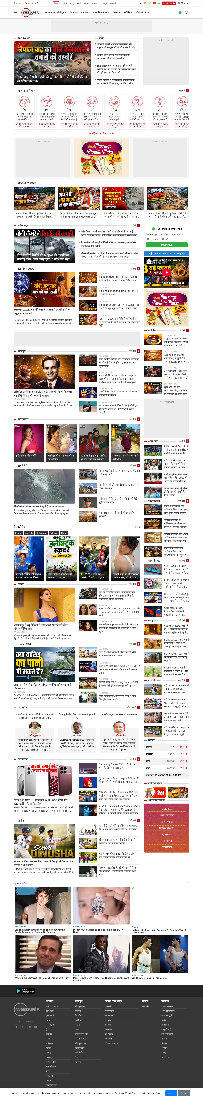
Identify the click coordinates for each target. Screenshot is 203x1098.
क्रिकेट (115, 12)
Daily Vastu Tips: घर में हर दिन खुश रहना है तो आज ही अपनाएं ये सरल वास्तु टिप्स (176, 643)
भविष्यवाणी (154, 501)
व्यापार (151, 740)
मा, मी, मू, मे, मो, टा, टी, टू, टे (115, 125)
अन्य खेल (153, 441)
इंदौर (47, 1029)
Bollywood (41, 533)
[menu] (16, 12)
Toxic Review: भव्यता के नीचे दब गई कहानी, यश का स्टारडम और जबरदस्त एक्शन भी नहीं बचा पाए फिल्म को (116, 69)
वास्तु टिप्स (153, 620)
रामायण (108, 1024)
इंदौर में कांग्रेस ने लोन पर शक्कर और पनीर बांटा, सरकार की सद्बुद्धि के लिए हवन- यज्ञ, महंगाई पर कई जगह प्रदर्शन (175, 703)
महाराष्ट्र (48, 1052)
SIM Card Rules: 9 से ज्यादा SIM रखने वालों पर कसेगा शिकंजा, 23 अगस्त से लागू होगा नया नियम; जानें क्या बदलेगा (118, 796)
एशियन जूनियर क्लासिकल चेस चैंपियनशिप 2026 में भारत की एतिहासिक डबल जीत (176, 478)
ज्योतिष (127, 12)
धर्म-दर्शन (108, 1038)
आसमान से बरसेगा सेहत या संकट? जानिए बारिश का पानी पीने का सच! (42, 686)
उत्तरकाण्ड (167, 847)
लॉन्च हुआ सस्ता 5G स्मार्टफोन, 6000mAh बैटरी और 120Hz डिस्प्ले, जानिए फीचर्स (40, 801)
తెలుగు (86, 3)
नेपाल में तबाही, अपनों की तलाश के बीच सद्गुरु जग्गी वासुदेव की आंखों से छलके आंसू (116, 45)
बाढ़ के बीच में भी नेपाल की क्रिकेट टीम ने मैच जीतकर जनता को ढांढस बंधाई (118, 855)
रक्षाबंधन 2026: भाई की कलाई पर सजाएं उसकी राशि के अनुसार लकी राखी (42, 311)
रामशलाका (165, 1038)
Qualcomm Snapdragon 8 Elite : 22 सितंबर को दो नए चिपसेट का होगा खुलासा (119, 780)
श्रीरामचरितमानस (143, 12)
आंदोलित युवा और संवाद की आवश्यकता (119, 714)
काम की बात (154, 560)
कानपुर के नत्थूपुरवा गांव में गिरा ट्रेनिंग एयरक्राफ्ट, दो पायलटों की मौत (113, 56)
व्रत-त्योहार (109, 1034)
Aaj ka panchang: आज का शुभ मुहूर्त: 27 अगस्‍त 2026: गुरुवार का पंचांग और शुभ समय (175, 358)
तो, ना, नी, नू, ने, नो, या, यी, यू (183, 125)
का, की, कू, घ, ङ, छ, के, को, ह (69, 125)
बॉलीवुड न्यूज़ (80, 1006)
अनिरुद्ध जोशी (35, 735)
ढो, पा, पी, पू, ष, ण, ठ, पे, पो (137, 125)
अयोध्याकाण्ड (167, 815)
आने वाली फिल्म (81, 1038)
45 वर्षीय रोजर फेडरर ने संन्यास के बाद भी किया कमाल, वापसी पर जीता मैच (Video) (176, 464)
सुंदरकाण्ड (167, 834)
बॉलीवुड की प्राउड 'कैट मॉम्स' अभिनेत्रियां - (61, 457)
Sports (18, 533)
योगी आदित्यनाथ (52, 1006)
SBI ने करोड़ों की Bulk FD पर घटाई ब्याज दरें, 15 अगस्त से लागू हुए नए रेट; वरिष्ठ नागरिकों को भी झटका (176, 569)
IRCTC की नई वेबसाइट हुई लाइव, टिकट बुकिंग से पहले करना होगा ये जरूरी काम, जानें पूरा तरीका (176, 597)
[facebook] (135, 3)
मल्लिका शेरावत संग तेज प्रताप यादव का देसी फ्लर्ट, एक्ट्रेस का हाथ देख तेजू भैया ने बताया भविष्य (119, 612)
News (63, 533)
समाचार (48, 12)
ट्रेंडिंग (101, 38)
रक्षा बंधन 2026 (26, 269)
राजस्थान (49, 1057)
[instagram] (150, 3)
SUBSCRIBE (166, 244)
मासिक (103, 133)
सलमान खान (79, 1048)
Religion (53, 533)
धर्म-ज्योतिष (178, 234)
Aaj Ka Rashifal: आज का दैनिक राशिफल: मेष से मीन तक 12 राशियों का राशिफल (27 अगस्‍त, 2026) (176, 342)
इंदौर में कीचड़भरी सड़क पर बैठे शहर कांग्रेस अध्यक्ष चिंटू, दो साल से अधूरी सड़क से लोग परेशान (176, 731)
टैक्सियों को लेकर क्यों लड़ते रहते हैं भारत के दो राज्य (39, 506)
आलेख (77, 1024)
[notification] (186, 12)
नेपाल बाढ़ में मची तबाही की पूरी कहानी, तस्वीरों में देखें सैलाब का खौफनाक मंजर (52, 79)
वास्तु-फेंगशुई (166, 1029)
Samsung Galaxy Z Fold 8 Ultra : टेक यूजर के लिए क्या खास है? (119, 766)
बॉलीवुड (60, 12)
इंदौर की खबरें (155, 680)
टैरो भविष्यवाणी (167, 1034)
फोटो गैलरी (23, 419)
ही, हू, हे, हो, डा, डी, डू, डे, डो (92, 125)
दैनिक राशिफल (167, 1006)
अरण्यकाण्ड (167, 821)
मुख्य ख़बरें (50, 1015)
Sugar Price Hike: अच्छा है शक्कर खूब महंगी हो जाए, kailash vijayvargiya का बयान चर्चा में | (78, 215)
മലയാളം (96, 3)
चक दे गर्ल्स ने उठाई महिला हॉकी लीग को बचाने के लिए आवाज (176, 492)
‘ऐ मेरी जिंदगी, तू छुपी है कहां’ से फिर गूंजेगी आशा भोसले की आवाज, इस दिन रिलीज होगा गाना (116, 83)
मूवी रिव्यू (78, 1020)
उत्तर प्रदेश (49, 1010)
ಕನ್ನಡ (105, 3)
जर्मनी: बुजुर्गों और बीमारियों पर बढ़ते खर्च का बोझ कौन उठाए (119, 486)
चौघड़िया (164, 1043)
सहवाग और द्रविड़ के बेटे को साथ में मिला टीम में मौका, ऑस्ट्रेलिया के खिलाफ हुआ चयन (118, 871)
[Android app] (25, 991)
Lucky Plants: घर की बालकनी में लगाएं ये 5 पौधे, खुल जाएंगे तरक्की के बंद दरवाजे (176, 671)
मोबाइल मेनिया (51, 1085)
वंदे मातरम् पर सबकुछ (80, 12)
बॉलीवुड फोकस (81, 1043)
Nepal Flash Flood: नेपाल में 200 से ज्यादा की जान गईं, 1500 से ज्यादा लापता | (123, 215)
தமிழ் (72, 3)
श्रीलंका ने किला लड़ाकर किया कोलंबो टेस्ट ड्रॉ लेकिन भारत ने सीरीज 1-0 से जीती (43, 863)
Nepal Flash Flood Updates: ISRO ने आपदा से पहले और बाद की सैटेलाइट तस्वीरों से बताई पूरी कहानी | (167, 215)
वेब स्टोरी (78, 1015)
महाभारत (108, 1029)
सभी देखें (132, 225)
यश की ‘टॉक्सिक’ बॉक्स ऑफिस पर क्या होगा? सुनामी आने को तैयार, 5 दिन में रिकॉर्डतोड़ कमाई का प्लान (117, 595)
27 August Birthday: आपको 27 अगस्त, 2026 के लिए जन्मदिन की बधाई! (176, 374)
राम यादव (77, 735)
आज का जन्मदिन (167, 1010)
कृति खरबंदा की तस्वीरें (25, 455)
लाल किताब (166, 1024)
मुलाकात (78, 1061)
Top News (24, 38)
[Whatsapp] (159, 3)
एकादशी (108, 1006)
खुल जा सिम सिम (81, 1034)
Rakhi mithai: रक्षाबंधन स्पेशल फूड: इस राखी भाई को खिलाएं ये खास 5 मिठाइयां (118, 278)
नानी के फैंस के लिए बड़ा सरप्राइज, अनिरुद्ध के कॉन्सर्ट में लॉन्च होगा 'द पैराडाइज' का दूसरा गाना (119, 362)
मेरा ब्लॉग (22, 707)
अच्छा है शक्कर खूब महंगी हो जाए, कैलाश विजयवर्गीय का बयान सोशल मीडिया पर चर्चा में (176, 717)
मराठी (79, 3)
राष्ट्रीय (48, 1020)
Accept (171, 1093)
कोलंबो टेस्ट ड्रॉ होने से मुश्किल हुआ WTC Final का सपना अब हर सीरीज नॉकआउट (118, 827)
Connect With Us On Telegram (169, 253)
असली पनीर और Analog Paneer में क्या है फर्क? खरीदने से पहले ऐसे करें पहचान (118, 683)
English (64, 3)
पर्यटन (77, 1029)
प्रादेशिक (49, 1034)
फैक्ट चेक (49, 1075)
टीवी (76, 1057)
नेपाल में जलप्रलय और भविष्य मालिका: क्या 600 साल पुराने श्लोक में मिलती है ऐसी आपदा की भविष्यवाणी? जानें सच (176, 509)
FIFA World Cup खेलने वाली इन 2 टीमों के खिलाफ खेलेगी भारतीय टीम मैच (176, 450)
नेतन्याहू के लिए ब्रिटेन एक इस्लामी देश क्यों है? (77, 716)
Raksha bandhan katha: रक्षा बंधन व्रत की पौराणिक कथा (119, 292)
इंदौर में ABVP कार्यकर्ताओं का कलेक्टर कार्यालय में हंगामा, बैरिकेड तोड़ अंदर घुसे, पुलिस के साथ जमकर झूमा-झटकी (176, 689)
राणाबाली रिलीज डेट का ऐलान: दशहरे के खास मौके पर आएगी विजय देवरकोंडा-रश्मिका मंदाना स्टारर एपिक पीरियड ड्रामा (117, 379)
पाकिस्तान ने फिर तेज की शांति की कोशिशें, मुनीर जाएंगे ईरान (118, 500)
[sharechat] (145, 3)
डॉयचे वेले (22, 465)
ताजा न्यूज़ (153, 234)
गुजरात (48, 1048)
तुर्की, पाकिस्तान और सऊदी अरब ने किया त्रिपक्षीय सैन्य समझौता (117, 697)
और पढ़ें (182, 90)
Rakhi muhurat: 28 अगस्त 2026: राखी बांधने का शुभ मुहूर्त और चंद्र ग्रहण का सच (119, 306)
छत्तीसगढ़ (49, 1043)
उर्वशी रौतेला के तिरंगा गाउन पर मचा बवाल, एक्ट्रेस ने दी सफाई (118, 393)
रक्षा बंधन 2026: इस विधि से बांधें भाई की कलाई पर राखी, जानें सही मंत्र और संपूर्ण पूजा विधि (119, 322)
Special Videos (27, 182)
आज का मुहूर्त (166, 1015)
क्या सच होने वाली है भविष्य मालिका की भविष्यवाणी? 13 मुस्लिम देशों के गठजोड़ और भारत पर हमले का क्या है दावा (176, 551)
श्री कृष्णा (108, 1020)
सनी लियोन (79, 1052)
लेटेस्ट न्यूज (23, 225)
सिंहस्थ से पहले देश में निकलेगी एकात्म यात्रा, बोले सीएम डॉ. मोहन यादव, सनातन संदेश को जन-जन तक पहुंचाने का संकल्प (109, 255)
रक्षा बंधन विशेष (100, 12)
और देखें (136, 526)
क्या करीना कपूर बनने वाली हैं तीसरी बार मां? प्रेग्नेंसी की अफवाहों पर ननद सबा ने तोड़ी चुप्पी (119, 628)
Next (89, 63)
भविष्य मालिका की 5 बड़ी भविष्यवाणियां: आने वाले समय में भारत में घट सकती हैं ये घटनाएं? (176, 537)
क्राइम (48, 1071)
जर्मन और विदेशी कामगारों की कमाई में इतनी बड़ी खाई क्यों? (119, 472)
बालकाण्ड (167, 809)
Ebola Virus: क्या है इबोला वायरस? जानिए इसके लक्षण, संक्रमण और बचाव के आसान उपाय (119, 669)
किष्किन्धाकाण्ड (166, 828)
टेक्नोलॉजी (23, 759)
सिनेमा (17, 426)
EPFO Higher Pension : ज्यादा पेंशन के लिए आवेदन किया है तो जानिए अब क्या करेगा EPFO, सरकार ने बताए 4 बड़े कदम (176, 583)
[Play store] (181, 12)
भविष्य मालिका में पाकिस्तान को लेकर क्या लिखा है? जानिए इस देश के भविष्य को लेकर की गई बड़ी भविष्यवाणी (176, 523)
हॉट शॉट (78, 1010)
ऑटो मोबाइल (51, 1066)
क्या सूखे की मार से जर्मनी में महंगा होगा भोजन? (117, 514)
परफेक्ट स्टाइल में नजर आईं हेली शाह (125, 457)
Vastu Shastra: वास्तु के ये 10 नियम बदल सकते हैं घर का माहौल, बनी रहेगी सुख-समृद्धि (176, 629)
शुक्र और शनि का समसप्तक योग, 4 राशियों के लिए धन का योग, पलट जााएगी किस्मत (175, 390)
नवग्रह (163, 1052)
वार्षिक (111, 133)
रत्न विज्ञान (165, 1057)
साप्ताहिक (93, 133)
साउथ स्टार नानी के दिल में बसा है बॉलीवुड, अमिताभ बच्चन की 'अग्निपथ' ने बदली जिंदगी (118, 409)
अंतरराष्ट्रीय (50, 1024)
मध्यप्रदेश (49, 1038)
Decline (184, 1093)
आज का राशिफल (26, 90)
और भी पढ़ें (131, 707)
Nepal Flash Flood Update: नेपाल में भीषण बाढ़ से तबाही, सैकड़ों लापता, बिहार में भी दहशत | (34, 215)
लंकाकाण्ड (167, 841)
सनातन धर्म (109, 1015)
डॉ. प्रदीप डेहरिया (119, 735)
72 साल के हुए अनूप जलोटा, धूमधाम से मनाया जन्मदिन (93, 457)
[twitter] (140, 3)
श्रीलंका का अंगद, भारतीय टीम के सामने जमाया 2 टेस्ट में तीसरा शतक (117, 841)
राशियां (164, 1020)
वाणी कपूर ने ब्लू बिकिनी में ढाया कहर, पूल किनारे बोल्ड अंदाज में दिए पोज (41, 626)
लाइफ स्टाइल (24, 644)
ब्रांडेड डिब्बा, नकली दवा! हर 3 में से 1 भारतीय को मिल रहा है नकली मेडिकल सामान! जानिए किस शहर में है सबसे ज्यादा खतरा (109, 233)
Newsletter (167, 3)
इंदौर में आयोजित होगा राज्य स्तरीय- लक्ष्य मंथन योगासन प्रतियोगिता (117, 653)
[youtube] (154, 3)
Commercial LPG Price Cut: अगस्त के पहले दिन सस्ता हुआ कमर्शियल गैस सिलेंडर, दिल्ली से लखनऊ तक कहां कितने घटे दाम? (176, 611)
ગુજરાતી (113, 3)
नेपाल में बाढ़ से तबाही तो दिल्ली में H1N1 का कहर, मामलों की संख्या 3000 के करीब (108, 244)
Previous (16, 63)
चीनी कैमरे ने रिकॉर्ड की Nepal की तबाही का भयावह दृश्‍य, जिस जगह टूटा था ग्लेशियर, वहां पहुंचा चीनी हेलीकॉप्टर (43, 257)
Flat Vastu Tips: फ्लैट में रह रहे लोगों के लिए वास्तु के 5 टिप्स (176, 657)
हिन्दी (56, 3)
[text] (34, 198)
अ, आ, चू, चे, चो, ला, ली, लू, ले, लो (24, 125)
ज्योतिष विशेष (155, 783)
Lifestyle (29, 533)
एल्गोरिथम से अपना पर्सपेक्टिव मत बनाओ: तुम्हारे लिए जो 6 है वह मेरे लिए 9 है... (35, 716)
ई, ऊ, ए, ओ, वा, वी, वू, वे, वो (47, 125)
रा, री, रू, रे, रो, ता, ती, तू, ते (160, 125)
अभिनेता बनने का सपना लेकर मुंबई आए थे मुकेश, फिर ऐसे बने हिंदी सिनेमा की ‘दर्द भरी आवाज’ (43, 393)
